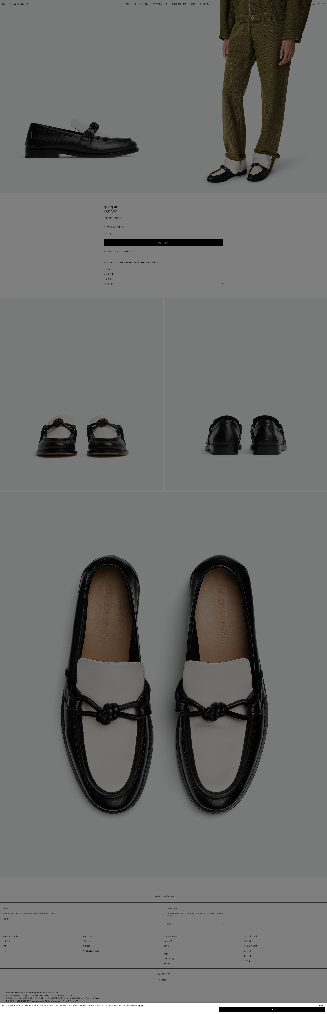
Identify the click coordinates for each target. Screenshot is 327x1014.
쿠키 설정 (322, 1006)
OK (272, 1009)
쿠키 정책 (140, 1005)
